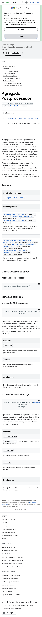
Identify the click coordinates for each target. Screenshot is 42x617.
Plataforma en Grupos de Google (12, 560)
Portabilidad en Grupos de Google (13, 567)
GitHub (4, 539)
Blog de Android (7, 554)
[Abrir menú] (3, 2)
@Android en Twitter (8, 547)
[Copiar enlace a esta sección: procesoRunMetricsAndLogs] (30, 303)
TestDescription (9, 246)
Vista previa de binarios (9, 529)
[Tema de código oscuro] (39, 284)
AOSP (3, 61)
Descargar (5, 526)
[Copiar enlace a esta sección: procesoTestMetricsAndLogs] (31, 394)
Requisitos (5, 523)
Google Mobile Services (9, 588)
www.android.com (8, 585)
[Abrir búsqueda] (22, 2)
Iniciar (21, 36)
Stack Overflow (7, 591)
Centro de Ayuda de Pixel (10, 578)
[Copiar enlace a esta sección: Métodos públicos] (25, 297)
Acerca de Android (8, 602)
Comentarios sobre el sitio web (22, 605)
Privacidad (6, 605)
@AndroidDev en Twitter (9, 551)
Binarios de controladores (10, 536)
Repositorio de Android (9, 519)
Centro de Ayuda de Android (11, 575)
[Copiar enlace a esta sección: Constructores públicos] (32, 272)
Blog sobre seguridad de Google (12, 557)
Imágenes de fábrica (8, 532)
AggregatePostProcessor (13, 198)
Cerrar (21, 30)
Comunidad (20, 602)
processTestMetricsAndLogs (14, 240)
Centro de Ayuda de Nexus (10, 582)
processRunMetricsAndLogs (14, 214)
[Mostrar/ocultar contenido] (15, 66)
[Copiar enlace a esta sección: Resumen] (15, 185)
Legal (27, 602)
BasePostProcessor (17, 106)
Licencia (34, 602)
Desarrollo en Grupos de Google (12, 563)
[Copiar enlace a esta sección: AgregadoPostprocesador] (28, 278)
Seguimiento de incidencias (11, 595)
